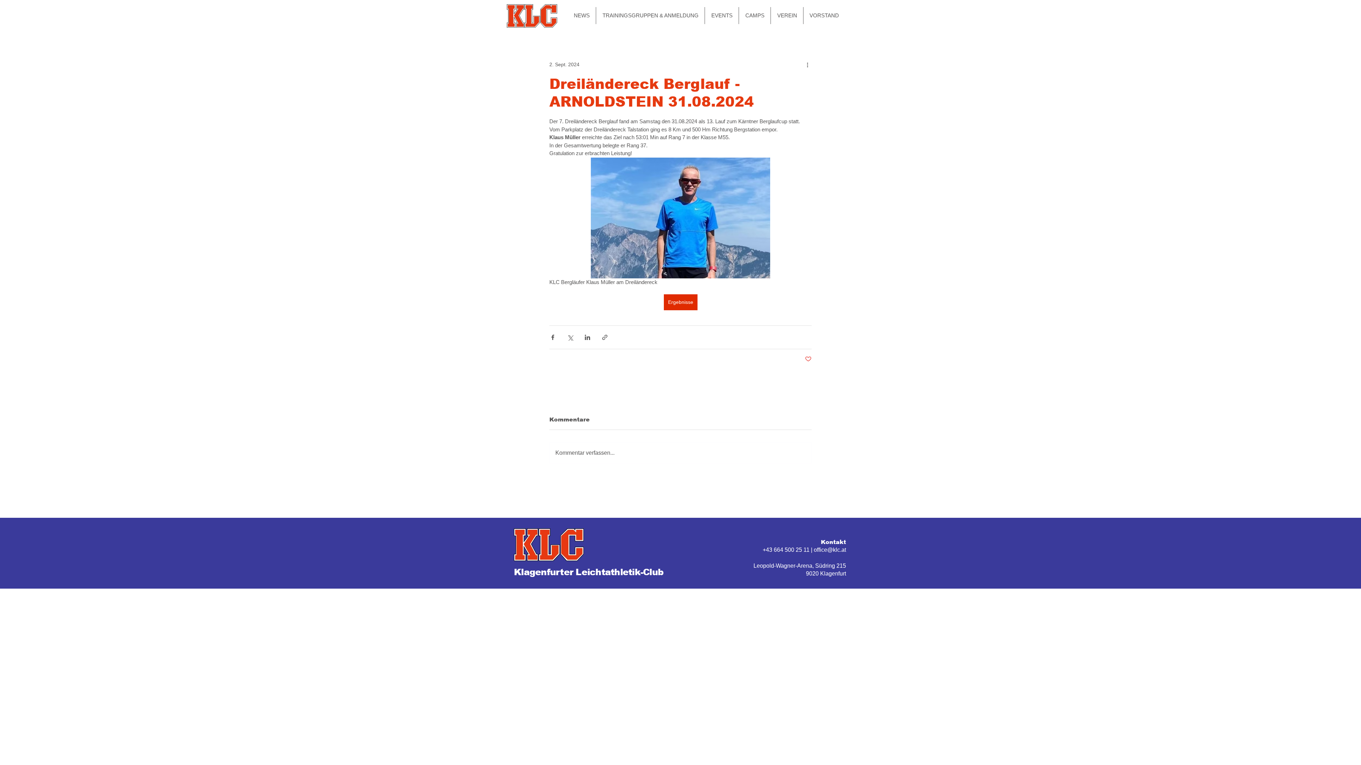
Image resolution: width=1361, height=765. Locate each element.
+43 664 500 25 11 (786, 550)
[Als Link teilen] (604, 337)
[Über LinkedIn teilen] (587, 337)
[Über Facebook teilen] (552, 337)
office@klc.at (830, 550)
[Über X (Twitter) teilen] (570, 337)
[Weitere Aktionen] (807, 64)
